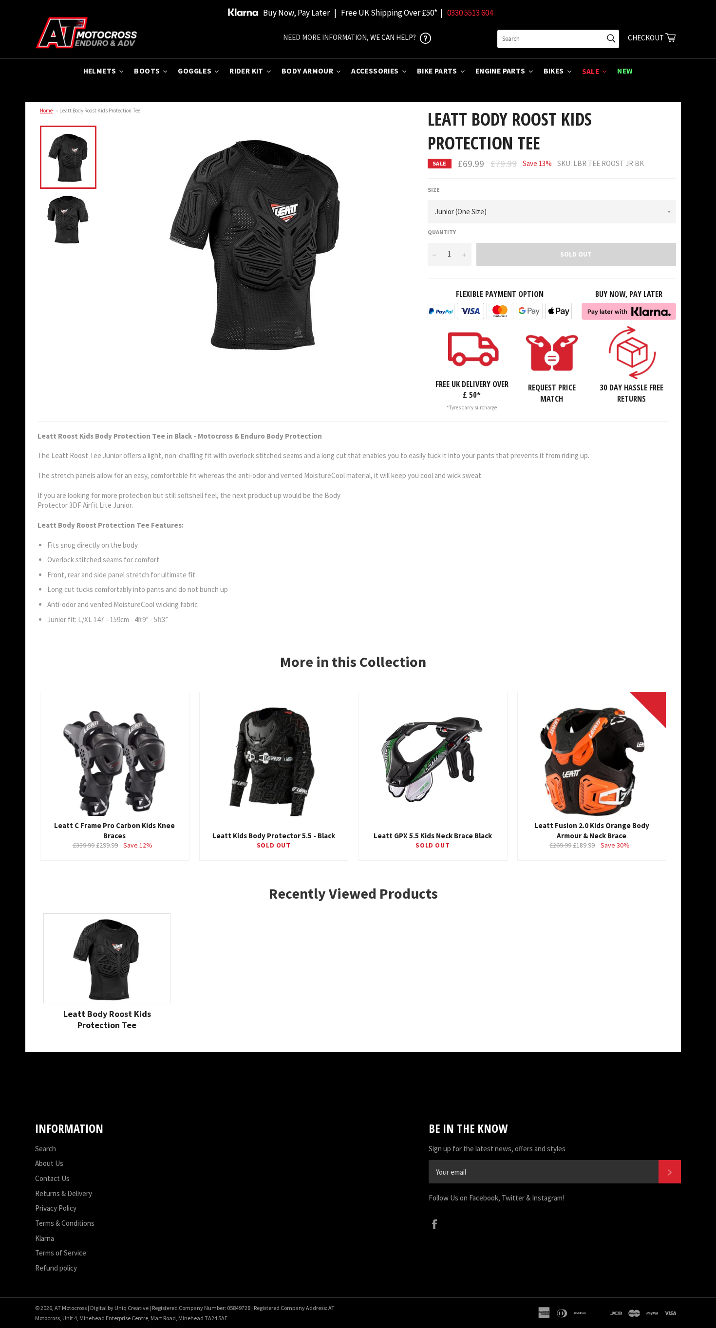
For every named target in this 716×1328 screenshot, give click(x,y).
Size (434, 189)
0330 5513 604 (470, 12)
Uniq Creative (131, 1307)
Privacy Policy (55, 1208)
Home (46, 110)
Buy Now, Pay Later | (300, 12)
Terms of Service (60, 1252)
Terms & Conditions (64, 1223)
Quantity (442, 232)
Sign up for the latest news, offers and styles (497, 1148)
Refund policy (56, 1268)
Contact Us (52, 1178)
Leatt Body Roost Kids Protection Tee (99, 110)
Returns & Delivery (63, 1193)
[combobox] (558, 39)
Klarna (44, 1238)
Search (45, 1148)
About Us (49, 1163)
